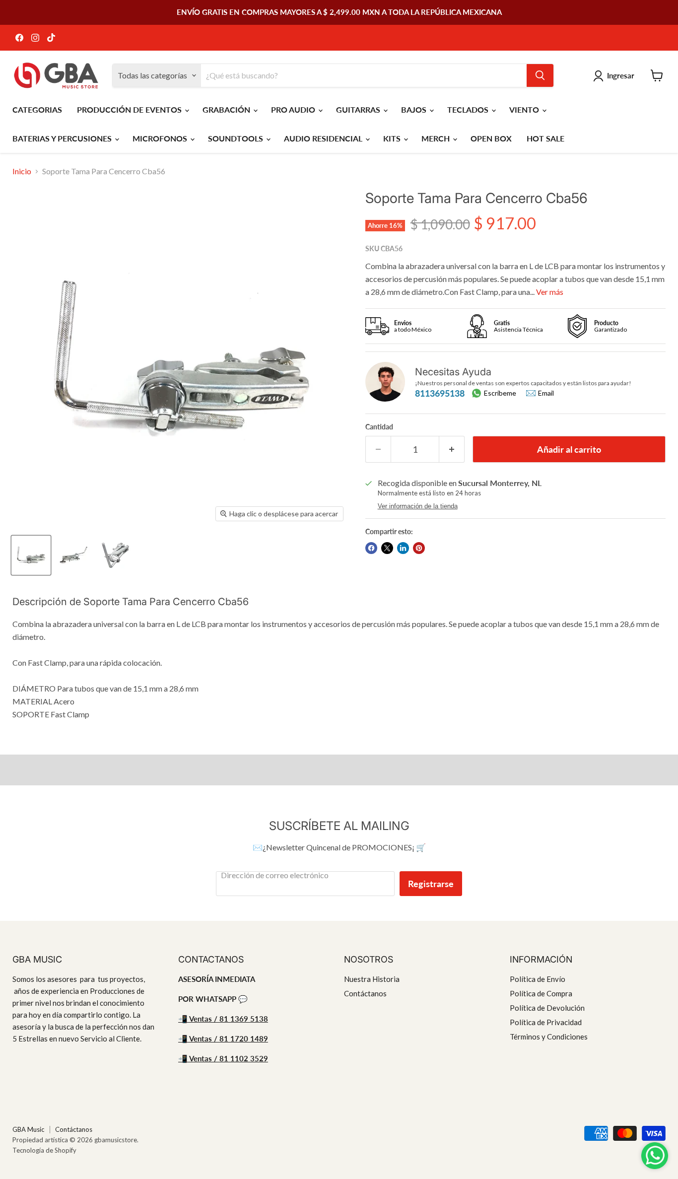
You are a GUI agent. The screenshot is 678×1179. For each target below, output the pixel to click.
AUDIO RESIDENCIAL (324, 138)
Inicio (21, 171)
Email (546, 393)
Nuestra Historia (372, 978)
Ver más (549, 291)
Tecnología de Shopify (44, 1150)
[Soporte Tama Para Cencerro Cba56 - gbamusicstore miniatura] (31, 555)
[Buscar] (540, 75)
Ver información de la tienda (418, 506)
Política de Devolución (547, 1007)
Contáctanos (365, 993)
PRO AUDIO (294, 109)
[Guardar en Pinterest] (419, 548)
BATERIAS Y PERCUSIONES (63, 138)
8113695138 (440, 393)
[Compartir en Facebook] (371, 548)
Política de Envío (537, 978)
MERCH (436, 138)
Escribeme (500, 393)
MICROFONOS (161, 138)
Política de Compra (541, 993)
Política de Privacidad (546, 1022)
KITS (393, 138)
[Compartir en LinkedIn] (403, 548)
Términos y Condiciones (549, 1036)
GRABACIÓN (227, 109)
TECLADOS (468, 109)
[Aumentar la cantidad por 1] (452, 449)
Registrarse (431, 883)
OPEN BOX (491, 138)
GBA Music (28, 1129)
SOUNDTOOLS (236, 138)
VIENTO (525, 109)
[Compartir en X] (387, 548)
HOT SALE (545, 138)
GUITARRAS (359, 109)
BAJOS (414, 109)
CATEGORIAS (37, 109)
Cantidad (379, 427)
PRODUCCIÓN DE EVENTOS (130, 109)
